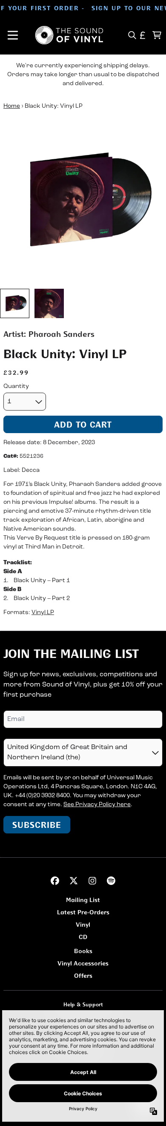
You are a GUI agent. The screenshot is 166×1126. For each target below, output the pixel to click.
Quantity (16, 386)
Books (83, 950)
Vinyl (83, 924)
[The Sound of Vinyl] (69, 35)
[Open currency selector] (142, 35)
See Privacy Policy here (97, 804)
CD (83, 936)
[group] (14, 303)
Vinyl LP (42, 612)
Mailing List (83, 899)
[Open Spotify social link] (111, 880)
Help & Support (83, 1004)
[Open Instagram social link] (92, 880)
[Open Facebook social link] (55, 880)
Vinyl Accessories (83, 963)
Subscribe (36, 825)
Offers (83, 975)
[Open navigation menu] (12, 35)
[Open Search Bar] (131, 35)
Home (11, 106)
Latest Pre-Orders (83, 912)
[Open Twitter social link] (73, 880)
